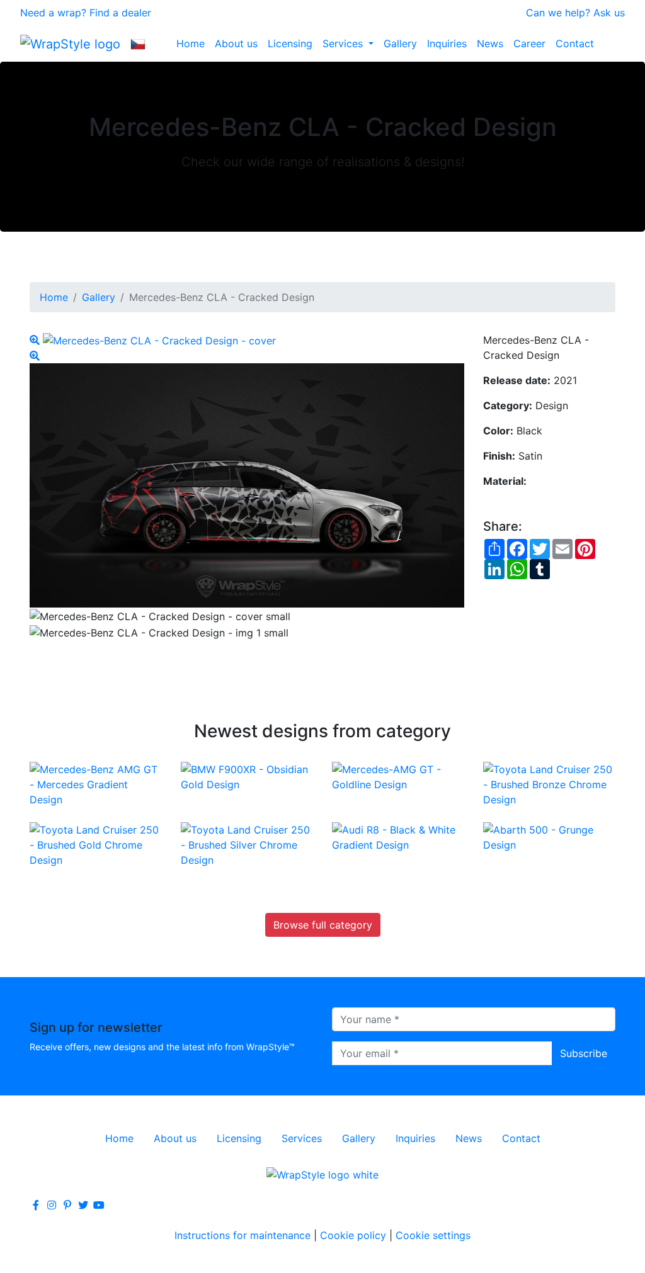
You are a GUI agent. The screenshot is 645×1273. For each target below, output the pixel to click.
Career (529, 43)
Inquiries (447, 43)
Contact (575, 43)
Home (190, 43)
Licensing (290, 43)
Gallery (400, 43)
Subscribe (583, 1053)
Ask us (609, 12)
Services (344, 43)
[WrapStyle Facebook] (36, 1205)
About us (236, 43)
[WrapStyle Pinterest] (67, 1205)
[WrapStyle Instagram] (51, 1205)
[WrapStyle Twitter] (83, 1205)
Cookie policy (353, 1235)
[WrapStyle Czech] (138, 43)
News (490, 43)
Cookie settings (433, 1235)
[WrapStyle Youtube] (99, 1205)
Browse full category (322, 925)
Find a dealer (120, 12)
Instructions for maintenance (242, 1235)
